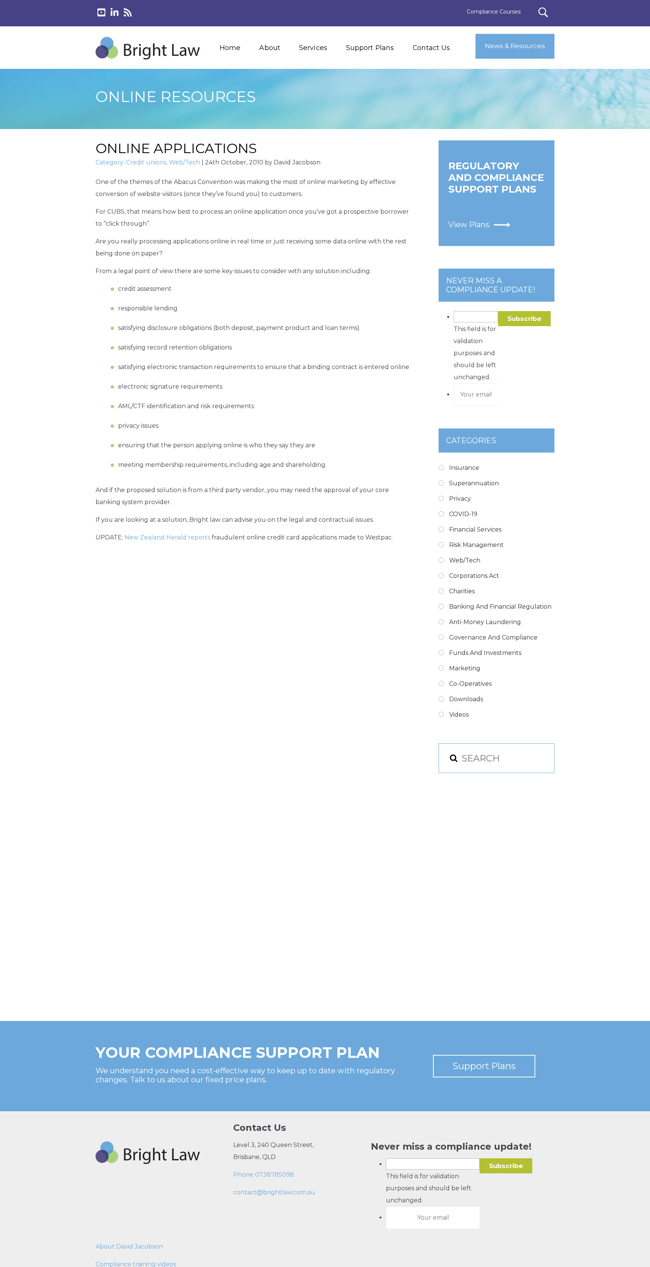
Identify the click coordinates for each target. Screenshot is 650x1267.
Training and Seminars (328, 88)
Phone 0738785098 (263, 1174)
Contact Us (431, 48)
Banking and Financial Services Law (328, 71)
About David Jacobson (129, 1246)
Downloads (466, 699)
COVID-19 (463, 514)
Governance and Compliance (493, 637)
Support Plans (370, 48)
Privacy (460, 498)
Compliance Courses (494, 11)
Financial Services (475, 529)
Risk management (476, 544)
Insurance (464, 467)
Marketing (464, 668)
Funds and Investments (485, 652)
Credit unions (146, 162)
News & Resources (515, 46)
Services (313, 48)
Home (230, 48)
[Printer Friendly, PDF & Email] (132, 577)
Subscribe (524, 318)
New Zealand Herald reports (168, 537)
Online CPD (312, 122)
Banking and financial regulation (500, 606)
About (269, 48)
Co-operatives (470, 683)
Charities (462, 591)
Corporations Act (474, 575)
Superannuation (474, 483)
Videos (459, 714)
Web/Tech (184, 162)
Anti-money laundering (485, 622)
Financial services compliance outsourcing (332, 106)
